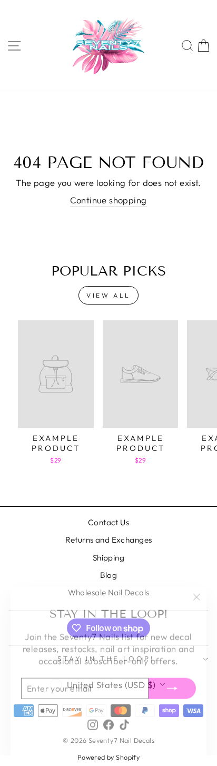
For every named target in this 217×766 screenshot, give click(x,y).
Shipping (108, 558)
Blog (108, 575)
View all (108, 295)
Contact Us (108, 522)
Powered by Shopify (108, 757)
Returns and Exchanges (108, 540)
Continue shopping (108, 199)
